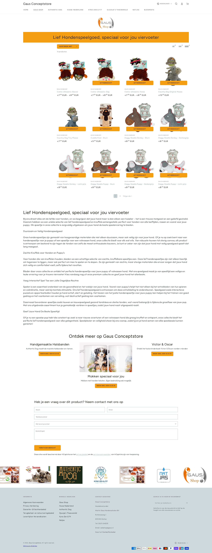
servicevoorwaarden (102, 454)
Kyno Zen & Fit (65, 516)
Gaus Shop (63, 502)
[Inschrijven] (187, 503)
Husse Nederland (66, 506)
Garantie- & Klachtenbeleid (34, 509)
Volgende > (127, 196)
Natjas (62, 520)
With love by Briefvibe (30, 546)
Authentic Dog (65, 509)
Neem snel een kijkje (49, 353)
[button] (176, 3)
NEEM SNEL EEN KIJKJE (162, 353)
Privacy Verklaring (31, 506)
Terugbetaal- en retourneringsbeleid (38, 513)
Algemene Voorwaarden (33, 502)
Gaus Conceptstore (35, 543)
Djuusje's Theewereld (68, 513)
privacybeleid (82, 454)
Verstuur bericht (47, 448)
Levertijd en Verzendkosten (34, 516)
